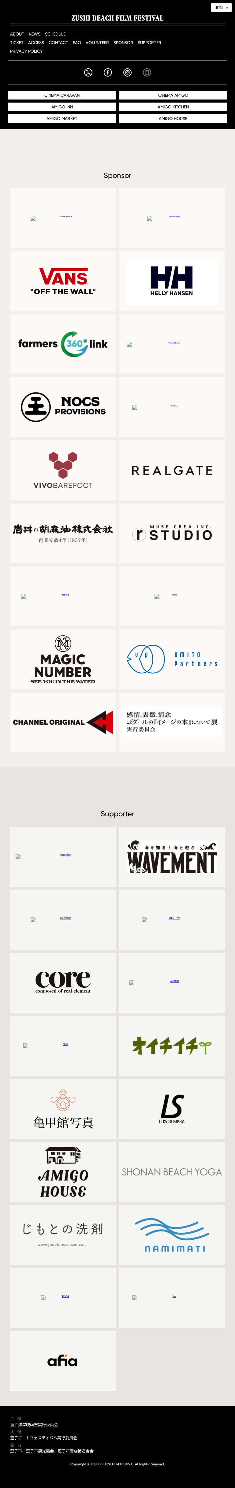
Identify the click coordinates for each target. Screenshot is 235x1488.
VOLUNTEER (97, 42)
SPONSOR (123, 42)
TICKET (17, 42)
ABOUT (17, 33)
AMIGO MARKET (62, 118)
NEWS (34, 33)
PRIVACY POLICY (26, 51)
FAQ (77, 42)
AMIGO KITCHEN (173, 106)
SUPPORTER (149, 42)
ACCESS (36, 42)
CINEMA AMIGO (173, 95)
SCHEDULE (55, 33)
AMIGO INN (62, 106)
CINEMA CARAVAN (62, 95)
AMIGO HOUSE (173, 118)
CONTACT (58, 42)
